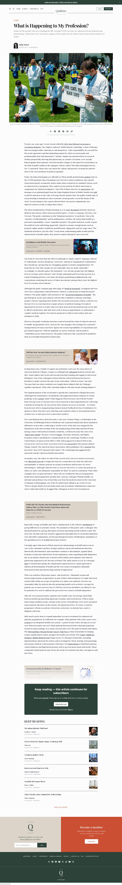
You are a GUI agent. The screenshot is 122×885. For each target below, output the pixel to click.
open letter (85, 189)
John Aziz (27, 745)
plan (26, 564)
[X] (49, 862)
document (75, 210)
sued (81, 450)
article (41, 399)
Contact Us (75, 856)
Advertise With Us (92, 856)
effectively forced (35, 461)
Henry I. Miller (29, 785)
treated (27, 622)
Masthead (27, 856)
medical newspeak (72, 288)
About (35, 856)
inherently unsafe (32, 435)
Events (25, 9)
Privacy (66, 856)
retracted (71, 444)
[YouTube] (69, 862)
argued (87, 177)
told (95, 192)
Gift (42, 9)
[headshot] (16, 45)
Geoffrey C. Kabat (30, 732)
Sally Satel (24, 45)
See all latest (61, 807)
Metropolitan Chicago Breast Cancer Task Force (48, 632)
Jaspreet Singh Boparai (31, 772)
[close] (119, 2)
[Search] (13, 9)
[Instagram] (73, 862)
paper (59, 435)
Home (18, 9)
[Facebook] (52, 862)
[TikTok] (66, 862)
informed (73, 372)
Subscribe (108, 8)
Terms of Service (55, 856)
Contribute (34, 9)
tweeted (88, 447)
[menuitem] (18, 9)
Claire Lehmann (29, 798)
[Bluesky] (59, 862)
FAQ (82, 856)
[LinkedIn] (56, 862)
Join (41, 845)
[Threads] (63, 862)
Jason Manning (29, 758)
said (51, 489)
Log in (100, 8)
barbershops (73, 644)
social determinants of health (78, 295)
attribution (87, 525)
